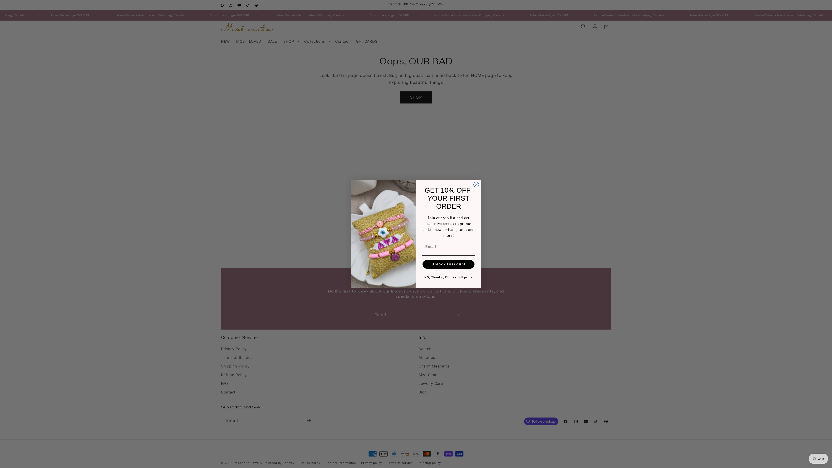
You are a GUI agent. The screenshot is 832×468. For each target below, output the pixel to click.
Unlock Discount (449, 264)
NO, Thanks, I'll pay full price (448, 277)
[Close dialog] (476, 184)
